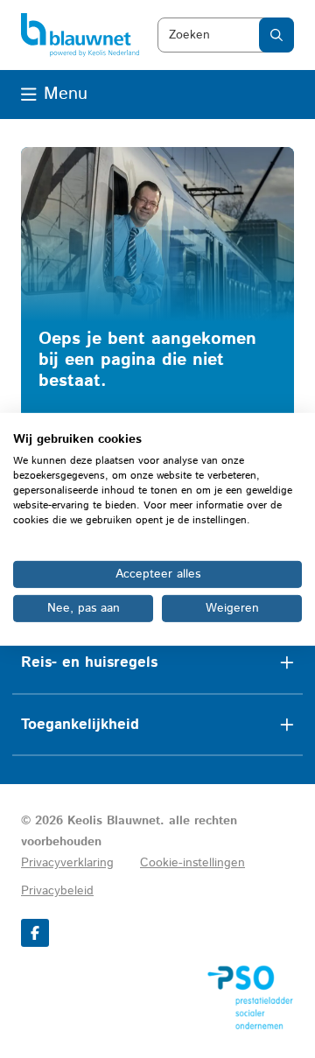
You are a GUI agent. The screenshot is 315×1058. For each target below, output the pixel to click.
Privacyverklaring (67, 863)
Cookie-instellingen (192, 863)
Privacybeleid (57, 891)
